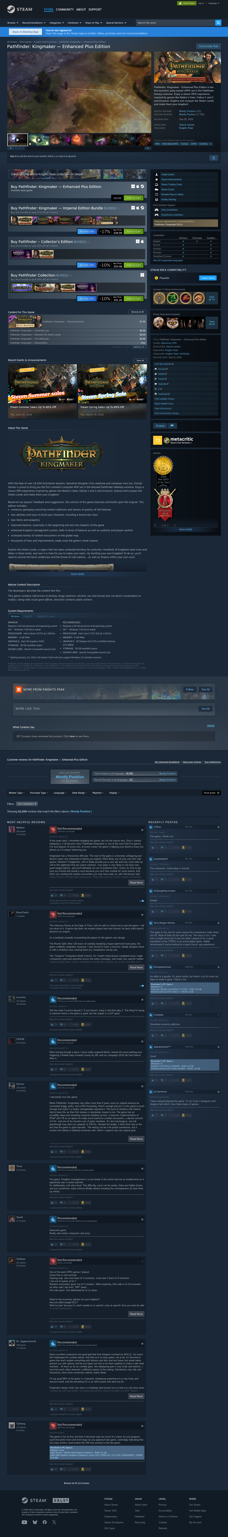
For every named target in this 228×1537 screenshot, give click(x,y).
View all (211, 726)
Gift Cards (109, 1528)
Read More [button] (136, 882)
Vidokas (20, 1259)
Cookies (163, 1522)
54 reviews (21, 1043)
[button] (13, 23)
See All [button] (137, 347)
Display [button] (113, 792)
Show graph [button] (210, 793)
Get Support (195, 1516)
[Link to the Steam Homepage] (20, 12)
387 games (21, 1263)
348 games (21, 1345)
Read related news (164, 403)
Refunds (163, 1528)
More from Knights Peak (44, 689)
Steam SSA (110, 1510)
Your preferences (212, 762)
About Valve (141, 1504)
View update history (165, 398)
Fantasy (184, 144)
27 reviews (21, 834)
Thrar (19, 1166)
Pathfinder (184, 353)
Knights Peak (186, 128)
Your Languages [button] (25, 804)
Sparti (19, 1217)
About (81, 9)
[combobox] (175, 23)
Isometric (204, 144)
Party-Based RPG (170, 144)
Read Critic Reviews (180, 442)
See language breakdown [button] (167, 762)
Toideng (20, 1423)
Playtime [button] (97, 792)
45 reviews (21, 1004)
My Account (195, 1522)
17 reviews (21, 1221)
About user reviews (192, 762)
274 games (21, 1427)
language (212, 3)
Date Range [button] (78, 792)
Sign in (13, 156)
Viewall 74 (212, 298)
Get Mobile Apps (197, 1510)
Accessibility (165, 1510)
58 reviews (21, 1266)
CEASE (20, 1039)
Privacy (163, 1504)
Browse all (137, 312)
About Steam (111, 1504)
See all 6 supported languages (168, 260)
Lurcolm (21, 997)
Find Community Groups (167, 413)
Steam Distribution (113, 1522)
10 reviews (21, 1091)
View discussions (163, 408)
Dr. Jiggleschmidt (26, 1341)
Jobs (137, 1510)
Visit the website (163, 364)
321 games (21, 1001)
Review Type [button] (15, 792)
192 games (21, 1088)
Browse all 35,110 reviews (76, 1483)
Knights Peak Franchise (45, 42)
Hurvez (20, 1084)
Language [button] (59, 792)
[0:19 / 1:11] (79, 92)
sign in (201, 3)
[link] (111, 231)
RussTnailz (22, 912)
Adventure (166, 343)
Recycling (140, 1522)
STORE (48, 9)
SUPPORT (95, 9)
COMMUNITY (65, 9)
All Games (12, 42)
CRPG (194, 144)
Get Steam (194, 1504)
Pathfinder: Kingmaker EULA (168, 224)
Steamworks (110, 1516)
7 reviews (20, 916)
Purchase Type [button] (38, 792)
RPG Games (26, 42)
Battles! (20, 827)
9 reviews (20, 1430)
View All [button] (140, 360)
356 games (21, 831)
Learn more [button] (207, 277)
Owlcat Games (187, 124)
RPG (157, 144)
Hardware (139, 1516)
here (72, 736)
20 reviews (21, 1170)
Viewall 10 (212, 322)
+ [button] (210, 144)
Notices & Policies (168, 1516)
